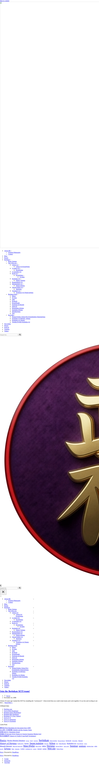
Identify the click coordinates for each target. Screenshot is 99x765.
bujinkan (44, 740)
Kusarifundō (16, 303)
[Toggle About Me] (33, 599)
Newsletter (7, 324)
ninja (44, 746)
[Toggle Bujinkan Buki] (33, 646)
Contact (10, 254)
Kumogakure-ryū (17, 282)
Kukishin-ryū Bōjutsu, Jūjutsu (21, 318)
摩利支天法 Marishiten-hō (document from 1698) (15, 728)
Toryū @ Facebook (10, 721)
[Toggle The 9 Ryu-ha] (33, 611)
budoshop (36, 740)
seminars (82, 746)
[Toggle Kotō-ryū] (33, 623)
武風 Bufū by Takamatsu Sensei (10, 732)
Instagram (7, 761)
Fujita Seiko (74, 740)
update (45, 749)
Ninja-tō (14, 306)
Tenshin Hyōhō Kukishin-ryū (21, 322)
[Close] (3, 592)
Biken (14, 296)
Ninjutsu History (59, 746)
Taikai (13, 749)
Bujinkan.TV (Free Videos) (12, 716)
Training (6, 329)
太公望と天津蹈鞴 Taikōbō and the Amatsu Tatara (16, 730)
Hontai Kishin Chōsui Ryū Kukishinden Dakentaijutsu (28, 317)
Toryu (8, 696)
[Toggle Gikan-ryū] (33, 613)
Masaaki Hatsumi (6, 746)
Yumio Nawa (59, 749)
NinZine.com (8, 709)
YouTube (7, 762)
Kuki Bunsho (62, 743)
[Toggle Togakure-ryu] (33, 640)
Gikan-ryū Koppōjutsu (23, 266)
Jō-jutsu (14, 298)
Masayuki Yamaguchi (17, 746)
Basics (3, 740)
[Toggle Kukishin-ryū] (33, 628)
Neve (1, 752)
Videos (6, 331)
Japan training (36, 743)
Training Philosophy (14, 252)
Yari (13, 313)
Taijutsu (7, 749)
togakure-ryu (28, 749)
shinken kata (90, 746)
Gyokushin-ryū (16, 272)
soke (95, 746)
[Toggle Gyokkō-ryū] (33, 618)
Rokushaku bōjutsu (18, 308)
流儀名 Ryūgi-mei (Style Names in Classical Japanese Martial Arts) (20, 734)
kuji (57, 743)
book (31, 740)
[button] (11, 251)
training (35, 749)
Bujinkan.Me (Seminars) (11, 714)
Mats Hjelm (29, 746)
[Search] (19, 335)
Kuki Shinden (80, 743)
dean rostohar (53, 740)
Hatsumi (80, 740)
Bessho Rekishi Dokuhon (16, 741)
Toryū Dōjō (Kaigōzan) (11, 711)
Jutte (13, 299)
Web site (51, 748)
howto (26, 743)
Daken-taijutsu (20, 285)
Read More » (9, 702)
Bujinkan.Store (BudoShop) (12, 712)
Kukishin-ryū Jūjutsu (18, 320)
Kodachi (14, 301)
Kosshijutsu (19, 270)
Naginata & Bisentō (18, 305)
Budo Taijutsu (12, 261)
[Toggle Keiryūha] (33, 666)
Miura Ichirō (38, 746)
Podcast (6, 327)
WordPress (15, 752)
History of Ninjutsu (8, 743)
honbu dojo (20, 743)
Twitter (6, 759)
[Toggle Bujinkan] (33, 607)
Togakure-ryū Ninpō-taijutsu (24, 292)
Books (6, 258)
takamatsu (17, 749)
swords (1, 749)
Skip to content (4, 1)
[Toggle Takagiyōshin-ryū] (33, 637)
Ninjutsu (51, 746)
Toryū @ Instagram (10, 719)
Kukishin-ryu (71, 743)
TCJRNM (22, 749)
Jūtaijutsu (19, 289)
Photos (6, 325)
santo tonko (66, 746)
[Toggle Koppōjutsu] (33, 625)
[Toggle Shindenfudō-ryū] (33, 633)
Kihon (52, 743)
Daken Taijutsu (20, 280)
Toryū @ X (7, 718)
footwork (68, 740)
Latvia (85, 743)
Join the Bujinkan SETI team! (15, 691)
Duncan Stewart (61, 740)
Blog (5, 256)
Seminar (74, 746)
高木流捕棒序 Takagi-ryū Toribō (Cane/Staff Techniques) (18, 736)
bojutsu (27, 740)
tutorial (39, 749)
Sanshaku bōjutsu (17, 310)
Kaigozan (46, 743)
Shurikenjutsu (16, 311)
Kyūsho (22, 277)
